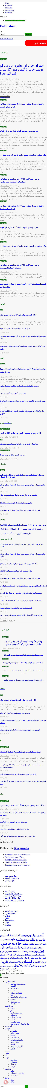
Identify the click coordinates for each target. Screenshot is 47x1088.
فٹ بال (2, 955)
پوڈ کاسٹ (9, 1006)
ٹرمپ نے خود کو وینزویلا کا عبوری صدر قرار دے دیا (16, 608)
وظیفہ (2, 958)
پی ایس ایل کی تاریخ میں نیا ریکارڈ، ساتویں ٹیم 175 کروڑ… (23, 525)
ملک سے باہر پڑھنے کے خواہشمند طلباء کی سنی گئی (17, 836)
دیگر (15, 947)
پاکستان (2, 364)
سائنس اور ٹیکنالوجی (18, 997)
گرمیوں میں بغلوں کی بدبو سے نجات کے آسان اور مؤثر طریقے (20, 730)
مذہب (38, 957)
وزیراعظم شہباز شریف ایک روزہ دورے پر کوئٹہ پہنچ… (23, 655)
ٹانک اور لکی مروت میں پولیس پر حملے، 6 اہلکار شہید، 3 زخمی (20, 600)
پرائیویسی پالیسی (12, 878)
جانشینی (25, 944)
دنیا (20, 947)
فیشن (44, 958)
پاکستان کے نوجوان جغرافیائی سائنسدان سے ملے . (19, 444)
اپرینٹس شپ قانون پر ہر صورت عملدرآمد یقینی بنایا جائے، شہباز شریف (23, 586)
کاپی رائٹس (9, 880)
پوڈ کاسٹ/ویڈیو (5, 429)
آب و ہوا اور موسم (31, 935)
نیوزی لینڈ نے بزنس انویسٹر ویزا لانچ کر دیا (13, 822)
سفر (7, 918)
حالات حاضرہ (4, 747)
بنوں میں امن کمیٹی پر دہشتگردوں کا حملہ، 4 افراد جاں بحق (20, 510)
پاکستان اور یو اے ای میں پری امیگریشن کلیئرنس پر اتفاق (18, 495)
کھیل (7, 922)
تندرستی (6, 939)
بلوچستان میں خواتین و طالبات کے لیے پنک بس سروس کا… (23, 662)
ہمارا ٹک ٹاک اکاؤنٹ (13, 896)
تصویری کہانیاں (16, 1013)
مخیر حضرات (15, 1017)
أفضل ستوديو (5, 973)
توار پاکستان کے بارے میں (19, 1024)
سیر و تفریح (5, 951)
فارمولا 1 (10, 954)
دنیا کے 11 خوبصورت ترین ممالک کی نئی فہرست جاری (22, 805)
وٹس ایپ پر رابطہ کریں (14, 900)
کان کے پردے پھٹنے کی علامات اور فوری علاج (18, 315)
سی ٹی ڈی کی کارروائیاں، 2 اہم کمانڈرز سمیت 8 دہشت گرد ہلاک (21, 615)
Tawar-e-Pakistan (6, 39)
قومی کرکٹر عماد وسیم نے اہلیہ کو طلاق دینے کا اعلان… (21, 529)
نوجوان (8, 925)
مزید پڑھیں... (5, 97)
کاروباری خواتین (41, 966)
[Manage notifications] (6, 1082)
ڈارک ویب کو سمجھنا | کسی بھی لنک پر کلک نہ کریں (20, 433)
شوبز (34, 954)
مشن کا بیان (29, 958)
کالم (33, 966)
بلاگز (1, 310)
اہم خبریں (3, 59)
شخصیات (41, 955)
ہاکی (11, 966)
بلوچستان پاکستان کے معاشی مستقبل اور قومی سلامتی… (23, 680)
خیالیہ (12, 1020)
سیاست (14, 951)
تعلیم (13, 939)
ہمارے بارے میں (11, 876)
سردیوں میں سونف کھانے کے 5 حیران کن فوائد (19, 131)
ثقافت (31, 944)
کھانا (22, 966)
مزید (7, 1078)
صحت (28, 954)
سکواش (13, 1060)
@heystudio (21, 848)
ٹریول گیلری (40, 962)
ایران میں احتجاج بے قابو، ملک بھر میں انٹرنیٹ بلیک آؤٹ (18, 774)
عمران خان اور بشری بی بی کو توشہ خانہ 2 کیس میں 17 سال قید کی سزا (22, 69)
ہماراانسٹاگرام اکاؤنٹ (13, 894)
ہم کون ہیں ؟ (6, 968)
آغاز (1, 439)
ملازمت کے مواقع (17, 958)
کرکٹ (27, 965)
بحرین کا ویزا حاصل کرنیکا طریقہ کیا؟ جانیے (14, 829)
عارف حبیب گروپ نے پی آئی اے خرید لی (13, 393)
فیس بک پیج (9, 891)
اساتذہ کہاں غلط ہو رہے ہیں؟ (13, 455)
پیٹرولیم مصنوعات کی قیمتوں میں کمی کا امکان (16, 503)
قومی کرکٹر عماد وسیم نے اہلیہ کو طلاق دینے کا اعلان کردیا (19, 386)
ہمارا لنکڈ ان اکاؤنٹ (13, 898)
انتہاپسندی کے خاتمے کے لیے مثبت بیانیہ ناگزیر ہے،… (23, 671)
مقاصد (12, 1008)
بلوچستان (5, 637)
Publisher (7, 26)
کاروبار (4, 961)
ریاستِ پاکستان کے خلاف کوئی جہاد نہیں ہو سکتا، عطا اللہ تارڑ (21, 593)
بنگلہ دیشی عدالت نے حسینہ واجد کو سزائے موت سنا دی (23, 155)
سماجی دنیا (9, 920)
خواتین (7, 916)
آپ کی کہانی (11, 935)
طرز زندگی (20, 955)
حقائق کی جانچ (36, 948)
